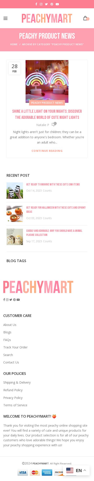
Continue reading (47, 150)
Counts (47, 190)
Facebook (36, 4)
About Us (9, 325)
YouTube (57, 4)
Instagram (41, 4)
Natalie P (42, 125)
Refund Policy (13, 390)
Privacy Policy (13, 398)
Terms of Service (15, 405)
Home (14, 44)
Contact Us (11, 362)
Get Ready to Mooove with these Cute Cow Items (53, 184)
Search (8, 355)
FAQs (7, 340)
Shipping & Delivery (17, 382)
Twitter (46, 4)
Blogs (7, 332)
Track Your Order (15, 347)
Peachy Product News (47, 103)
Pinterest (51, 4)
